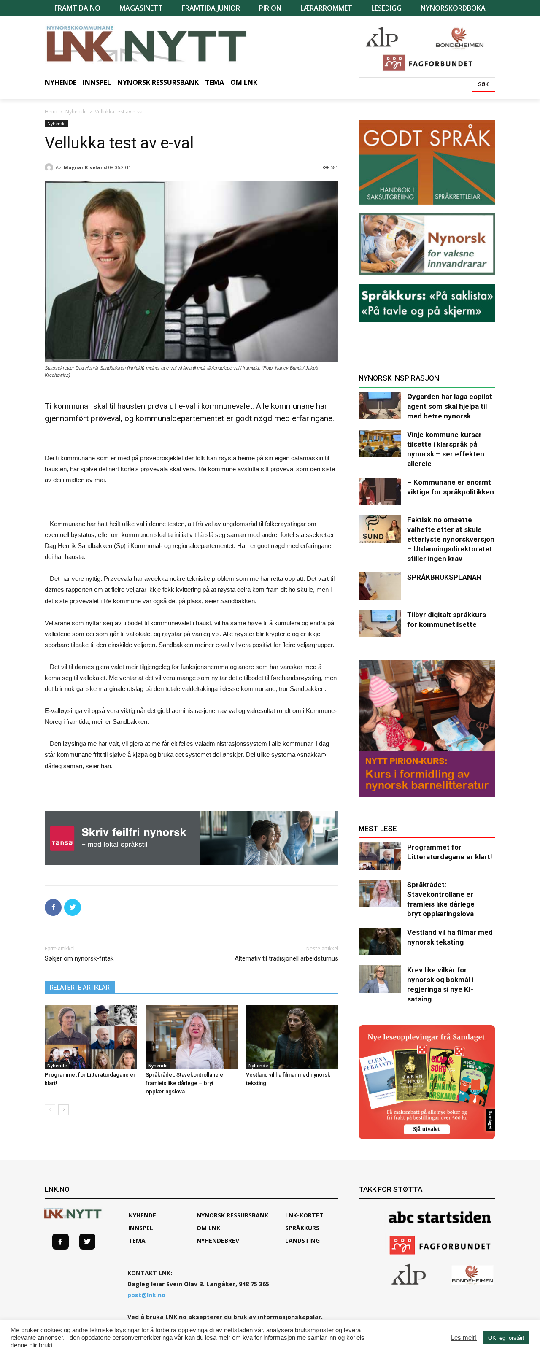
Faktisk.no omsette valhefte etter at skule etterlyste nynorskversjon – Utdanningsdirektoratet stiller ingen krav (450, 539)
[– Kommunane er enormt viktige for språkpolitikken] (380, 491)
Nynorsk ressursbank (232, 1215)
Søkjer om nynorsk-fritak (79, 958)
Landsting (302, 1240)
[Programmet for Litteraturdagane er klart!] (91, 1037)
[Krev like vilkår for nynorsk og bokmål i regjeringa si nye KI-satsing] (380, 979)
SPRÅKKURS (302, 1228)
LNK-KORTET (304, 1215)
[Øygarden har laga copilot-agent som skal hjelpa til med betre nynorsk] (380, 405)
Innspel (140, 1228)
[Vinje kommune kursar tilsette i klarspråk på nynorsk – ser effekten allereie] (380, 443)
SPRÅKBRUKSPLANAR (444, 577)
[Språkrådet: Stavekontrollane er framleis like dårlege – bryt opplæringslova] (192, 1037)
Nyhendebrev (218, 1240)
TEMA (137, 1240)
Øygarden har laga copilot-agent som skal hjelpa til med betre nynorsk (451, 406)
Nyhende (76, 111)
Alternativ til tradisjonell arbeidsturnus (286, 958)
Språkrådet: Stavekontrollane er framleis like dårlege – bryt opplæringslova (185, 1083)
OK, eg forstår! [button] (506, 1338)
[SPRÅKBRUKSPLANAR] (380, 586)
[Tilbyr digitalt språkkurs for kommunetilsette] (380, 623)
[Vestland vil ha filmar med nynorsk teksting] (292, 1037)
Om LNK (208, 1228)
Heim (51, 111)
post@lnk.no (146, 1295)
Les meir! (464, 1337)
